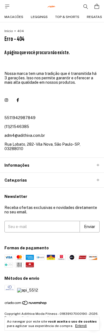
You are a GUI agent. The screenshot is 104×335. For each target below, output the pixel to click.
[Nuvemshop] (25, 304)
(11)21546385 (16, 126)
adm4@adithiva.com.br (24, 135)
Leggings (39, 17)
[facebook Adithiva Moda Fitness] (18, 100)
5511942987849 (19, 118)
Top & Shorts (67, 17)
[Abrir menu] (7, 6)
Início (8, 31)
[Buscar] (85, 6)
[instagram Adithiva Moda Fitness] (6, 100)
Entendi (81, 326)
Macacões (13, 17)
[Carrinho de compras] (97, 6)
